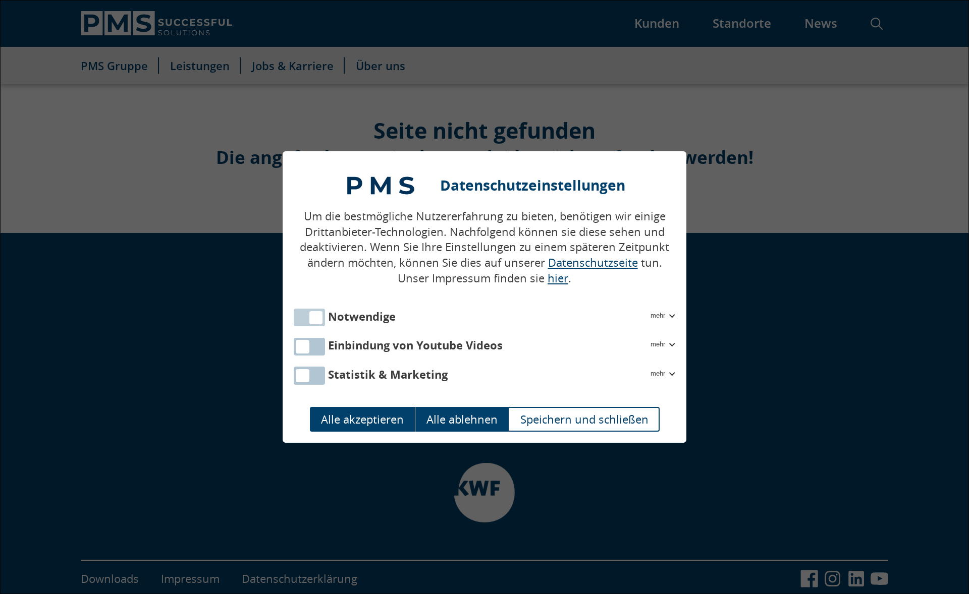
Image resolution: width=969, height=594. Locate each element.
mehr (659, 315)
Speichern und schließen (584, 419)
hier (558, 278)
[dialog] (484, 297)
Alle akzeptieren (362, 419)
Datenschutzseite (593, 262)
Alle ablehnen (462, 419)
